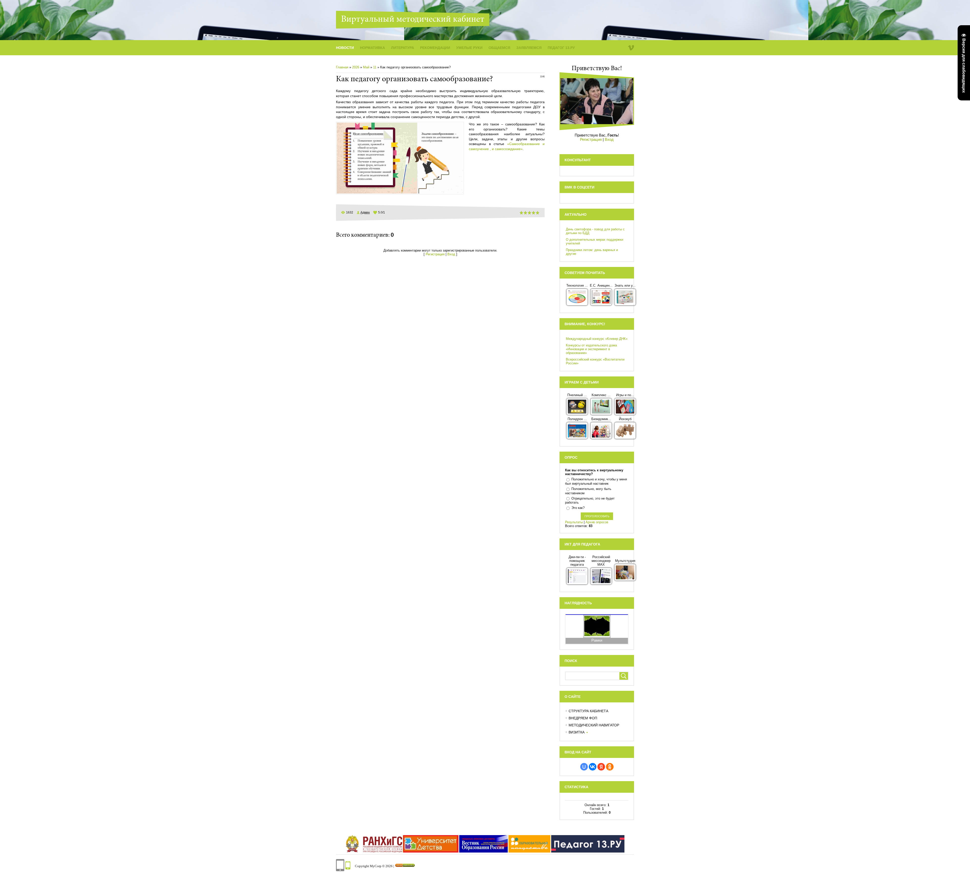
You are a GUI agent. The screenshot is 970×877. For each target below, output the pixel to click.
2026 (355, 67)
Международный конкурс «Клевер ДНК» (596, 339)
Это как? (578, 508)
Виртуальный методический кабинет (412, 19)
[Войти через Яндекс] (601, 767)
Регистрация (435, 254)
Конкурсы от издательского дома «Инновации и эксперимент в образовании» (591, 349)
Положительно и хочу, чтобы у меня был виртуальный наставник (596, 481)
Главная (342, 67)
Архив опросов (597, 522)
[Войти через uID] (584, 767)
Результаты (574, 522)
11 (374, 67)
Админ (365, 212)
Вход (451, 254)
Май (366, 67)
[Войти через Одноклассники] (610, 767)
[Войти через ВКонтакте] (592, 767)
